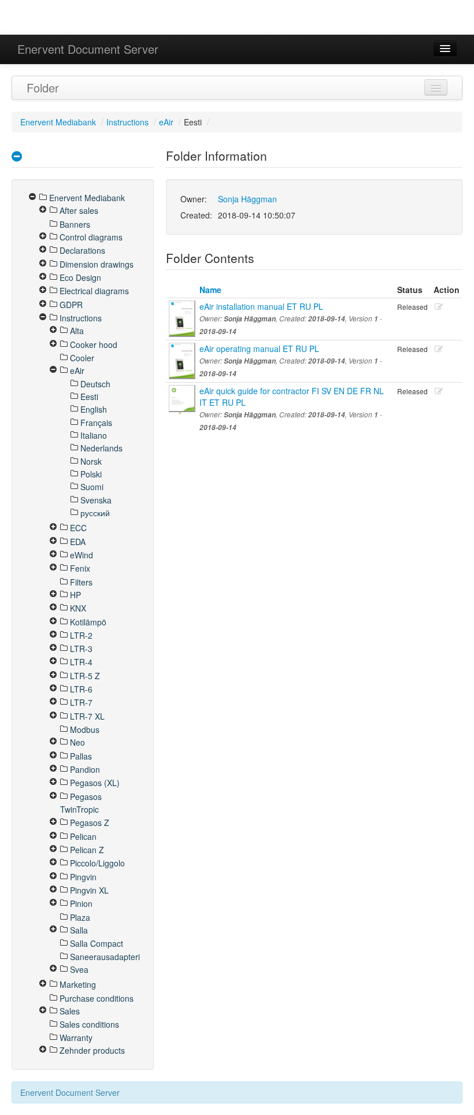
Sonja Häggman (247, 199)
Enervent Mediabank (58, 122)
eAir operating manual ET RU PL (259, 348)
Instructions (127, 122)
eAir (166, 122)
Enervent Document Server (87, 48)
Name (210, 289)
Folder (43, 87)
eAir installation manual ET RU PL (261, 306)
